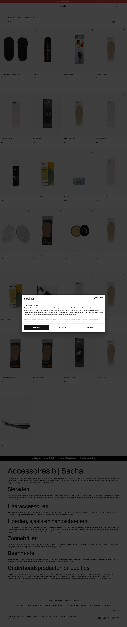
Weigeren (90, 327)
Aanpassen (62, 327)
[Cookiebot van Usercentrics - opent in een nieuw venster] (95, 298)
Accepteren (36, 327)
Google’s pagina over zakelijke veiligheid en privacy (67, 321)
